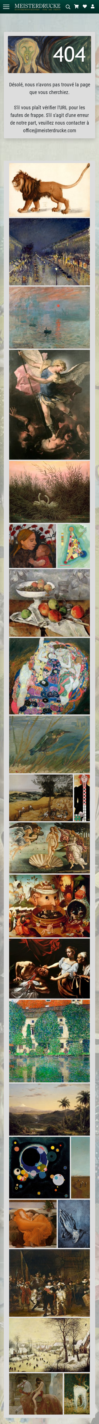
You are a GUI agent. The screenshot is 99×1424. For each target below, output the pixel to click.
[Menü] (6, 7)
